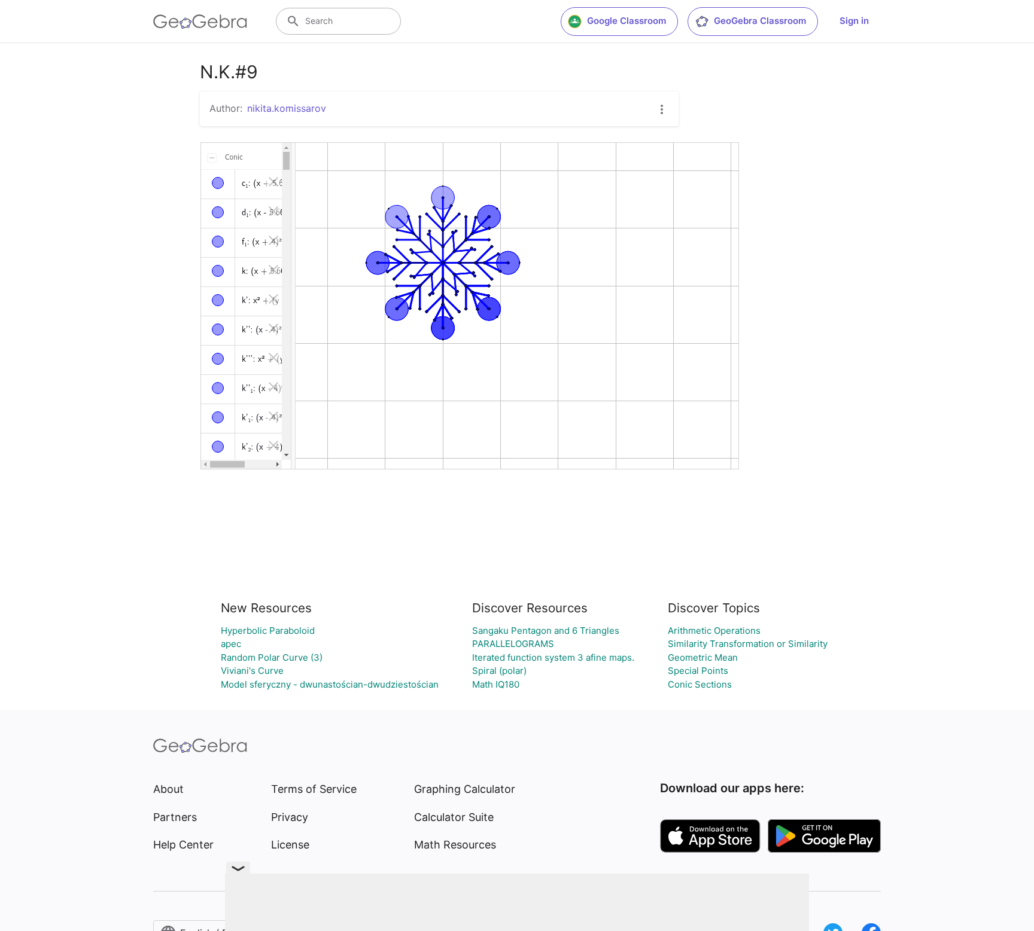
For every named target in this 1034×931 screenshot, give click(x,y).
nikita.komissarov (286, 108)
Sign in (854, 20)
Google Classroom (626, 20)
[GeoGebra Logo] (200, 21)
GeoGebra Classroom (760, 20)
